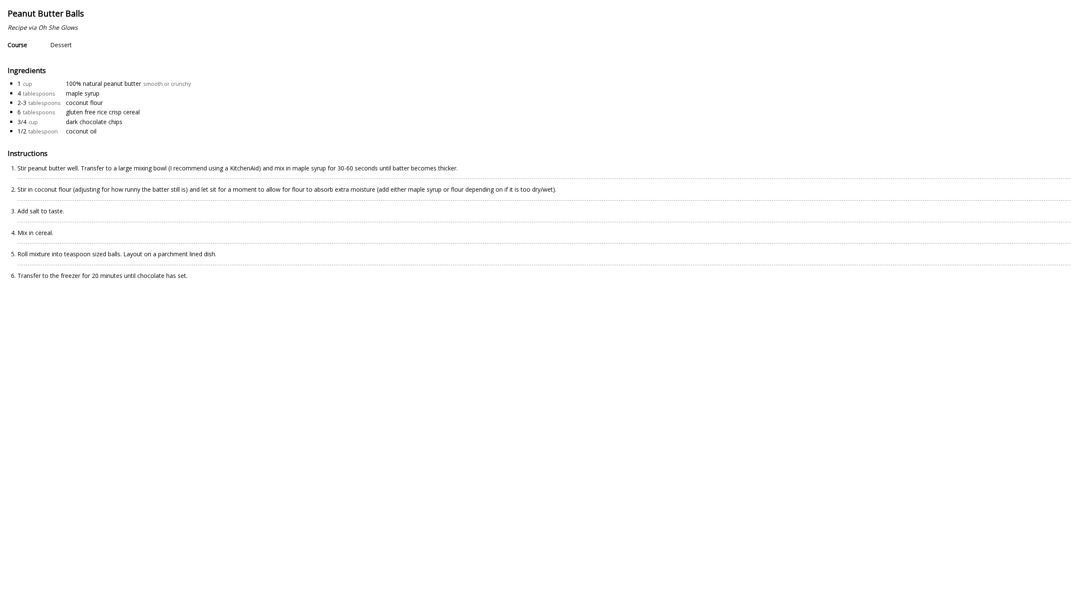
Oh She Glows (58, 27)
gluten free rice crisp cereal (103, 112)
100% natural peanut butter (103, 83)
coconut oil (81, 131)
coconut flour (84, 103)
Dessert (61, 45)
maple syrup (82, 93)
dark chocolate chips (94, 122)
